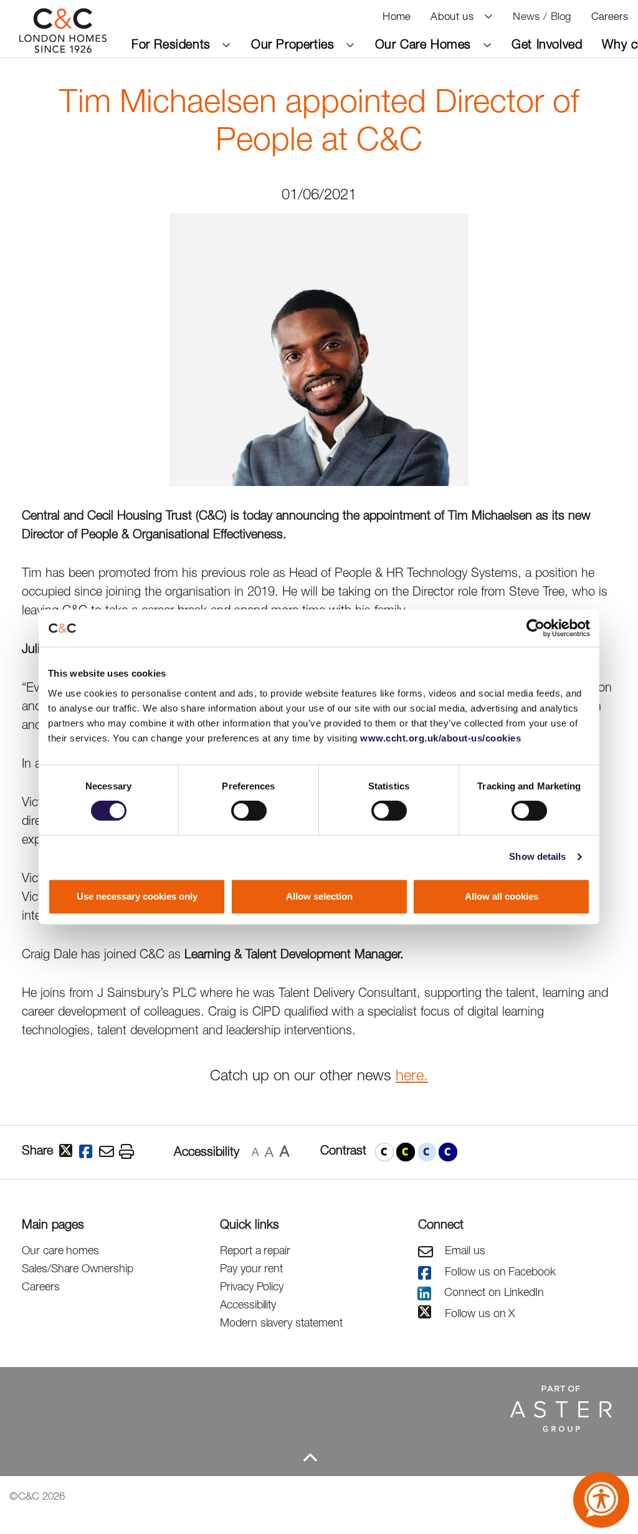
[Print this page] (129, 1152)
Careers (41, 1286)
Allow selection (319, 896)
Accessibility (248, 1304)
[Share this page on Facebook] (89, 1152)
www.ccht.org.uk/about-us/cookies (440, 738)
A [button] (255, 1151)
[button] (384, 1152)
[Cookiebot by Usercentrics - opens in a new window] (535, 628)
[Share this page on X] (69, 1151)
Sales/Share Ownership (77, 1268)
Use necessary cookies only (137, 896)
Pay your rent (251, 1268)
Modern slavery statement (281, 1322)
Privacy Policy (251, 1286)
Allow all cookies (501, 896)
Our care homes (60, 1250)
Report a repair (255, 1250)
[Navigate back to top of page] (309, 1457)
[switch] (249, 811)
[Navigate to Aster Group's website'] (309, 1407)
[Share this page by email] (109, 1152)
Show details (537, 856)
